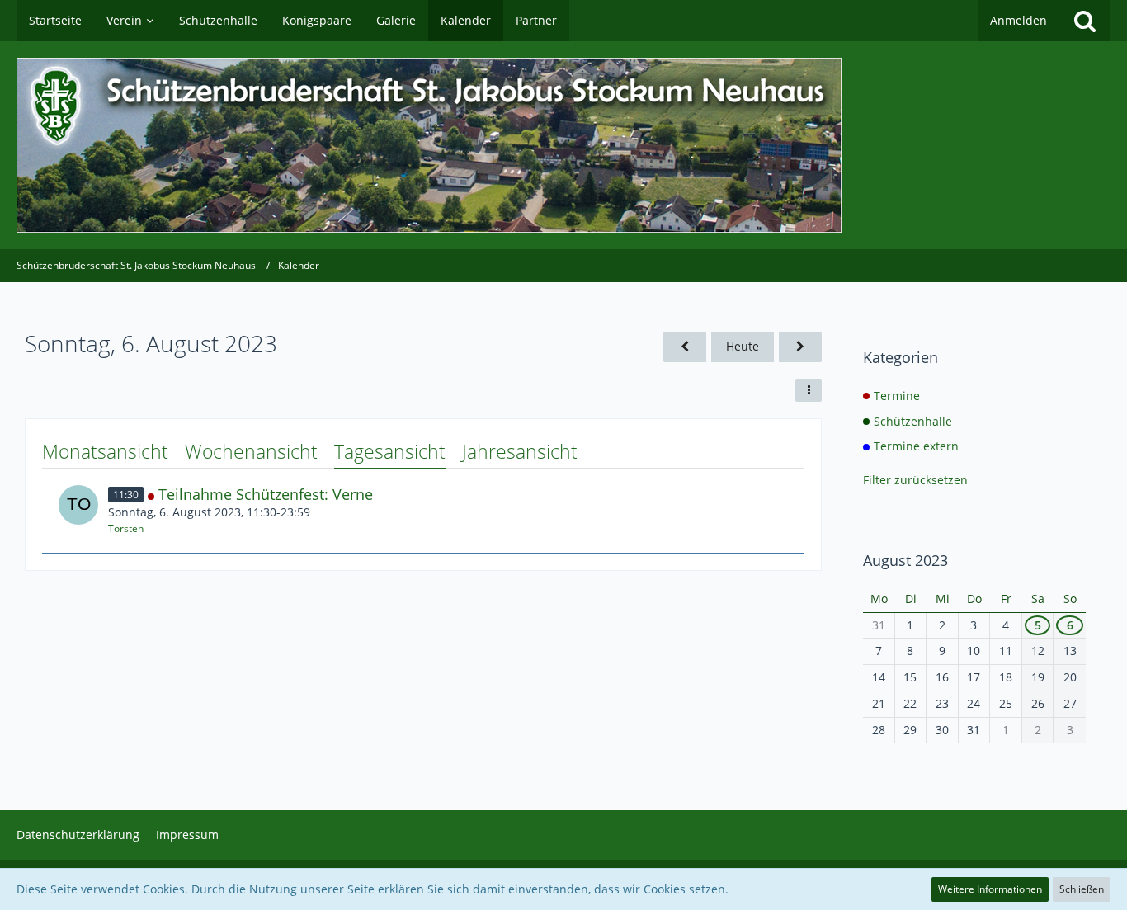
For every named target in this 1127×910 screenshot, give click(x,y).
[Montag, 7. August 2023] (800, 347)
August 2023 (905, 560)
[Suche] (1084, 20)
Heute (742, 346)
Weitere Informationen (990, 889)
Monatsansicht (105, 451)
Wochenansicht (251, 451)
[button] (808, 390)
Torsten (126, 528)
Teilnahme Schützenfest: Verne (265, 494)
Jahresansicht (520, 451)
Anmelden (1018, 20)
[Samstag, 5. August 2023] (684, 347)
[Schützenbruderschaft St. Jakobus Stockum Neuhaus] (563, 145)
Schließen (1081, 889)
